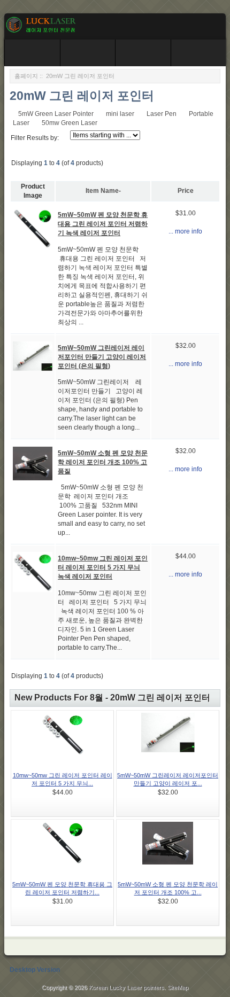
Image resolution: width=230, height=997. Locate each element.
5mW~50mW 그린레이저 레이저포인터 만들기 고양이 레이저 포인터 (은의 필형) (102, 357)
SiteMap (177, 987)
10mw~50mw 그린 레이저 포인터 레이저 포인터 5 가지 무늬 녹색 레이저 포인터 (103, 567)
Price (186, 191)
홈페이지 (26, 76)
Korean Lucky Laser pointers (126, 987)
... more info (185, 231)
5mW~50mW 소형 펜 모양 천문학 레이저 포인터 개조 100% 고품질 (103, 462)
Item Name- (103, 191)
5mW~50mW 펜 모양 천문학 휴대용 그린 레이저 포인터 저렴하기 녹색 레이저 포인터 (103, 224)
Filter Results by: (35, 138)
